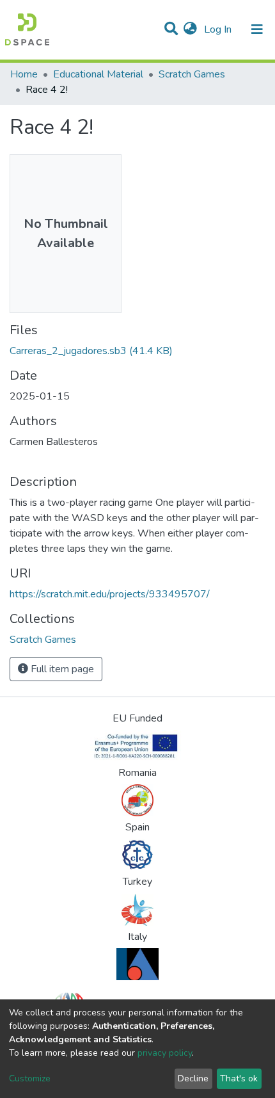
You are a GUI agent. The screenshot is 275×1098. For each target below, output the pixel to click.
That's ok (239, 1078)
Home (24, 74)
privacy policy (165, 1053)
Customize (30, 1078)
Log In (219, 29)
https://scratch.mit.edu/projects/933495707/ (110, 594)
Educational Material (98, 74)
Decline (193, 1078)
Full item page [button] (61, 669)
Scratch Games (192, 74)
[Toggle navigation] (257, 29)
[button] (190, 29)
